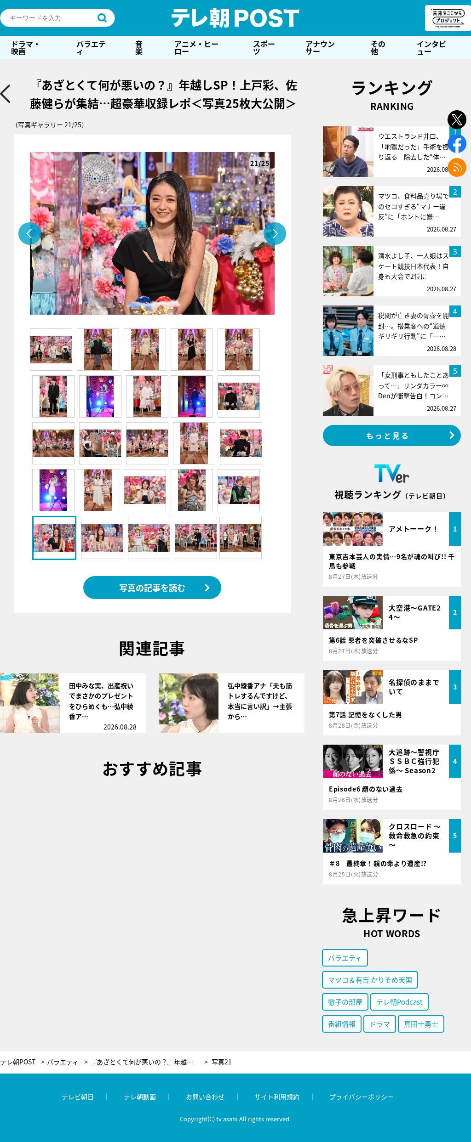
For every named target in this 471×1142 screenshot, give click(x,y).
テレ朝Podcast (399, 1001)
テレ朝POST (235, 18)
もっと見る (388, 435)
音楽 (139, 47)
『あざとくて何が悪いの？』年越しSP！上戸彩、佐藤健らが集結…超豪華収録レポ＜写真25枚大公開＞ (149, 1062)
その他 (378, 47)
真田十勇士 (421, 1024)
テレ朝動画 (140, 1096)
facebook (457, 143)
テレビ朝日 (78, 1096)
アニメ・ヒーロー (196, 47)
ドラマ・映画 (25, 47)
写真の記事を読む (152, 588)
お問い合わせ (205, 1096)
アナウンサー (320, 47)
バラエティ (91, 47)
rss (457, 167)
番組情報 (342, 1024)
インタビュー (431, 47)
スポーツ (264, 47)
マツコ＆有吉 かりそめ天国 (370, 979)
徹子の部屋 (345, 1001)
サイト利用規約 (276, 1096)
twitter (457, 119)
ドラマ (379, 1024)
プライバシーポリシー (361, 1096)
